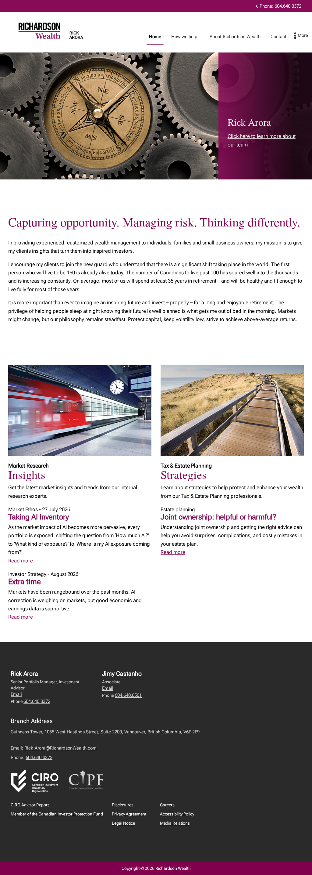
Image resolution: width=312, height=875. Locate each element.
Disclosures (122, 804)
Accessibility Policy (177, 814)
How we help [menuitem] (182, 38)
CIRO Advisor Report (30, 804)
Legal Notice (123, 823)
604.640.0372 (288, 6)
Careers (167, 804)
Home (155, 36)
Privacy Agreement (129, 814)
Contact (278, 36)
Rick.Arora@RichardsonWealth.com (60, 748)
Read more (20, 561)
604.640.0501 (128, 695)
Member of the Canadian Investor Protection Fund (57, 814)
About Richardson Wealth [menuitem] (233, 38)
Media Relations (175, 823)
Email (16, 694)
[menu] (301, 36)
